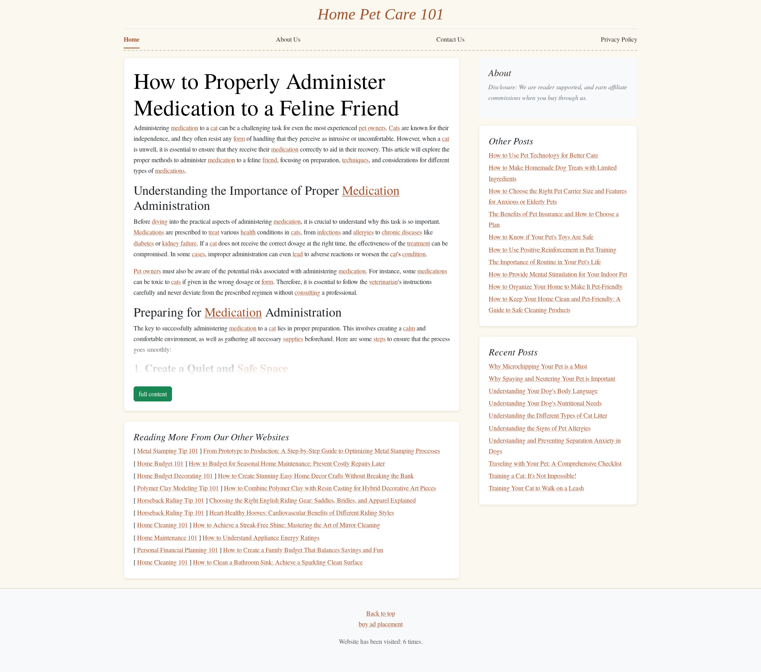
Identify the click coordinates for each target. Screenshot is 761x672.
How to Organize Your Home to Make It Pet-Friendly (556, 286)
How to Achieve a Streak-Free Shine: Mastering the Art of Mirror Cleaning (286, 524)
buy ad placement (381, 624)
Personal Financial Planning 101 (177, 549)
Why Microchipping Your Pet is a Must (538, 366)
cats (295, 232)
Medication (371, 189)
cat (214, 127)
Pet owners (147, 271)
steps (379, 338)
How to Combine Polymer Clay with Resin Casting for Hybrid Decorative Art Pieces (330, 488)
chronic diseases (402, 232)
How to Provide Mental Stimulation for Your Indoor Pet (558, 274)
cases (198, 254)
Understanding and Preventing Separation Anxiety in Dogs (555, 445)
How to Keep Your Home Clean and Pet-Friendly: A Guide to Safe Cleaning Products (555, 303)
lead (298, 254)
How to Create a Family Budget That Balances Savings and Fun (303, 549)
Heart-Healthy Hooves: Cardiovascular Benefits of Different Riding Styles (301, 512)
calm (409, 328)
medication (184, 127)
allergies (363, 232)
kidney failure (179, 243)
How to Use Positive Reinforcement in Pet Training (552, 249)
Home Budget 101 (160, 463)
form (239, 138)
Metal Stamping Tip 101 (167, 450)
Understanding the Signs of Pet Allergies (540, 428)
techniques (355, 160)
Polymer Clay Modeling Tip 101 (178, 488)
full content (153, 394)
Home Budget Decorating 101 (175, 475)
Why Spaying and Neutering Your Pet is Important (552, 378)
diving (160, 221)
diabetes (144, 243)
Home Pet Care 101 (380, 14)
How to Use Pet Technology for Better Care (543, 155)
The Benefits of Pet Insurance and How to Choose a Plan (554, 218)
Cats (394, 127)
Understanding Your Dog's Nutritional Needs (545, 403)
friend (269, 160)
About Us (288, 39)
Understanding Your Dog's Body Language (543, 390)
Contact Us (450, 39)
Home (132, 39)
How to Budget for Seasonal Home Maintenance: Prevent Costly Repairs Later (287, 463)
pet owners (372, 127)
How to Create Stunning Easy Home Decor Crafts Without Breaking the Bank (316, 475)
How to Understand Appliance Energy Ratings (261, 537)
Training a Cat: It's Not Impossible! (532, 475)
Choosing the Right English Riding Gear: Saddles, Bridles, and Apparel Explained (312, 500)
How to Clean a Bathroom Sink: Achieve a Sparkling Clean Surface (278, 562)
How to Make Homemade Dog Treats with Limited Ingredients (553, 172)
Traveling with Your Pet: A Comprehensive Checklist (555, 463)
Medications (149, 232)
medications (170, 170)
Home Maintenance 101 (167, 537)
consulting (307, 292)
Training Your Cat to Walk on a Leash (536, 488)
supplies (293, 338)
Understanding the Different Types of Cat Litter (548, 415)
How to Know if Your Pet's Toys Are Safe (541, 236)
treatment (418, 243)
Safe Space (262, 368)
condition (414, 254)
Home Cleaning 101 (162, 524)
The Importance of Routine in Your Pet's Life (545, 261)
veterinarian (383, 281)
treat (213, 232)
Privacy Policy (619, 39)
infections (329, 232)
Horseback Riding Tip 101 (170, 500)
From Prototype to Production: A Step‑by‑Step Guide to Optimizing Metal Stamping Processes (321, 450)
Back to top (380, 613)
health (248, 232)
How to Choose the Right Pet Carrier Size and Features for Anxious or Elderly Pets (558, 195)
